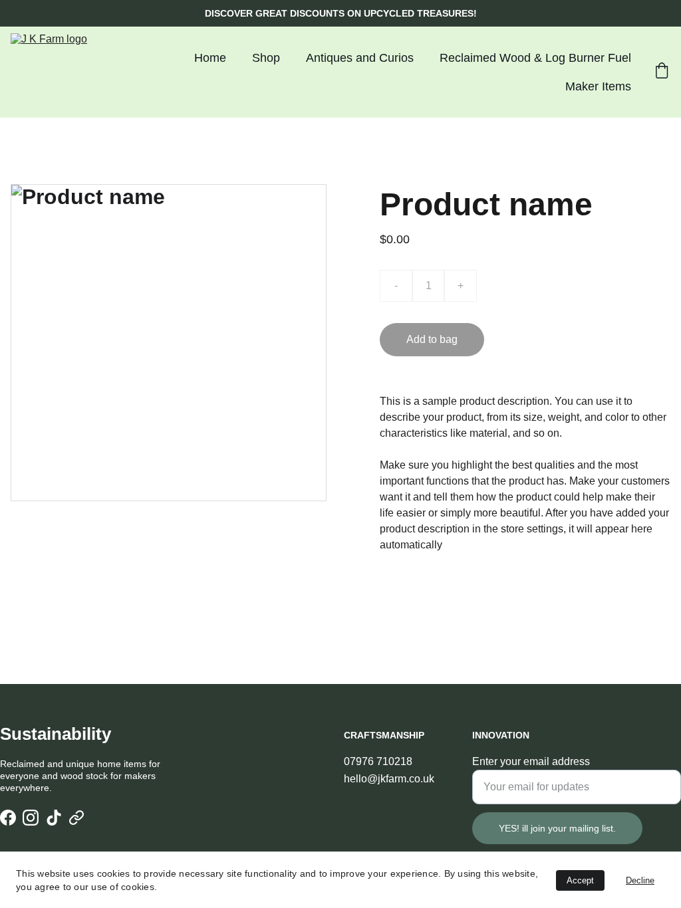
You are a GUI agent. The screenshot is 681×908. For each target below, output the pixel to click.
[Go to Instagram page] (31, 817)
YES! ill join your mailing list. (557, 828)
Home (210, 57)
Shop (266, 57)
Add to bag (432, 339)
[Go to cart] (661, 72)
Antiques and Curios (360, 57)
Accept (580, 880)
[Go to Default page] (76, 817)
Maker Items (598, 86)
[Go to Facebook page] (8, 817)
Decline (640, 880)
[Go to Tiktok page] (54, 817)
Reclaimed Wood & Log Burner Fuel (535, 57)
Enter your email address (531, 761)
